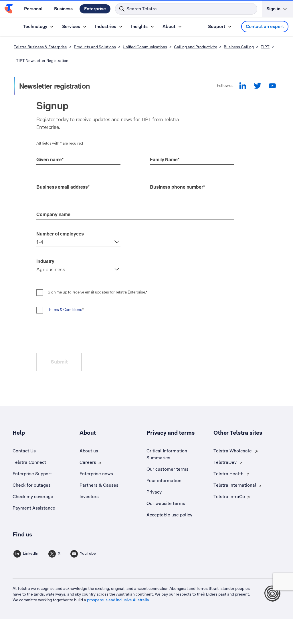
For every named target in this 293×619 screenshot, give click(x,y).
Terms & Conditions (65, 309)
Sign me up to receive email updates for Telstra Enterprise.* (97, 292)
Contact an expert (265, 26)
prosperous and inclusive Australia (118, 599)
